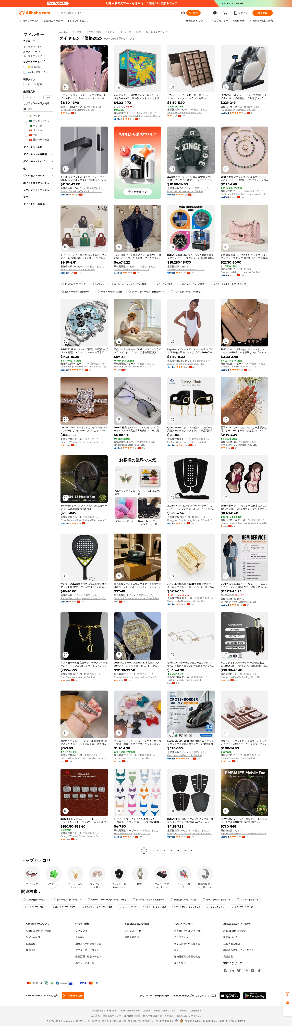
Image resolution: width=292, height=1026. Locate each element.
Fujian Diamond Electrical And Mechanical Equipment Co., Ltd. (84, 520)
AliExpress (97, 1010)
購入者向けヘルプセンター (188, 930)
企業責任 (30, 943)
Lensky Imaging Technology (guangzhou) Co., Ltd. (244, 523)
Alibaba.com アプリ (183, 995)
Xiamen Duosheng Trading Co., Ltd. (185, 364)
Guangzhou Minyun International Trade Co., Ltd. (137, 677)
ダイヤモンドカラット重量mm (150, 899)
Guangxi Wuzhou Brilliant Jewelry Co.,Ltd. (81, 442)
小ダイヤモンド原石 (36, 907)
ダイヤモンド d (217, 907)
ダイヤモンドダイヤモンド (69, 899)
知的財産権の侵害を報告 (187, 956)
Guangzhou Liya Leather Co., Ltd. (77, 269)
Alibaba (63, 32)
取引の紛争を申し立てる (187, 943)
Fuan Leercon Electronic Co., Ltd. (238, 109)
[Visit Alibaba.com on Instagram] (246, 970)
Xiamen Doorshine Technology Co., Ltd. (81, 191)
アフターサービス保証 (87, 950)
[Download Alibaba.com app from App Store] (230, 995)
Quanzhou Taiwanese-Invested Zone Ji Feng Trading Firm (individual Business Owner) (137, 598)
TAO (172, 1010)
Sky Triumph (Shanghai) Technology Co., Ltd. (244, 194)
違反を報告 (180, 963)
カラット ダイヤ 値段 (156, 907)
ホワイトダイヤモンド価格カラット (148, 291)
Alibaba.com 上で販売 (234, 930)
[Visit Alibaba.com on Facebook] (225, 970)
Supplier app (162, 995)
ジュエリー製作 (132, 32)
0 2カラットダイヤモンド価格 (98, 907)
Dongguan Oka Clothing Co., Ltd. (77, 109)
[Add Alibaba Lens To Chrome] (73, 995)
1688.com (111, 1010)
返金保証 (80, 937)
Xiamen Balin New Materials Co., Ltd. (186, 601)
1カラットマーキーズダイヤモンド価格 (108, 899)
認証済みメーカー (134, 930)
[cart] (225, 13)
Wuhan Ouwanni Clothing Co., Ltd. (131, 269)
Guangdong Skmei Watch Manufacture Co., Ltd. (84, 366)
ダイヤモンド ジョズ (243, 907)
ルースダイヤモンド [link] (156, 32)
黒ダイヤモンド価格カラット (78, 291)
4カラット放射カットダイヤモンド (230, 284)
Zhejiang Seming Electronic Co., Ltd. (133, 366)
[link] (287, 993)
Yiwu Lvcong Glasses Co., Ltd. (129, 444)
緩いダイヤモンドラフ (65, 907)
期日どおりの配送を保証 (88, 943)
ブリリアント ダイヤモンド (188, 907)
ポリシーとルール (84, 963)
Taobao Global (160, 1010)
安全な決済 (81, 930)
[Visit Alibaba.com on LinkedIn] (232, 970)
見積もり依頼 (132, 937)
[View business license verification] (176, 1021)
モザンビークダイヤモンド (218, 899)
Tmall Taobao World (129, 1010)
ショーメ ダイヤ (129, 907)
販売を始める (230, 937)
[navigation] (38, 441)
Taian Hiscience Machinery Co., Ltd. (185, 269)
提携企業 (228, 956)
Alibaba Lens (33, 995)
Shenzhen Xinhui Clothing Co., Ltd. (239, 601)
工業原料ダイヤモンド (37, 899)
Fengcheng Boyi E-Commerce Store (133, 758)
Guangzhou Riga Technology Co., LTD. (240, 677)
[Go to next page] (191, 851)
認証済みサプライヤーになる (238, 950)
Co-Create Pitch (34, 937)
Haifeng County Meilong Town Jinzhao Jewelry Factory (84, 758)
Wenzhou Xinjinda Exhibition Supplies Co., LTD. (137, 116)
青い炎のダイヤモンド (75, 284)
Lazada (146, 1010)
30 (184, 850)
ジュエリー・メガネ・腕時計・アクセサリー (95, 32)
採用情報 (30, 950)
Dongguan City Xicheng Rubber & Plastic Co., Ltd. (191, 520)
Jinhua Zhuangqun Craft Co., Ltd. (184, 112)
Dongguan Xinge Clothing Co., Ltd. (185, 191)
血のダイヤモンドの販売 (193, 284)
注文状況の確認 (231, 943)
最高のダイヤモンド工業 (185, 899)
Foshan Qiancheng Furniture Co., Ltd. (186, 442)
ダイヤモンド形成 (164, 284)
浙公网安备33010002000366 (201, 1021)
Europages (195, 1010)
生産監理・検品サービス (88, 956)
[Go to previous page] (137, 851)
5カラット (99, 284)
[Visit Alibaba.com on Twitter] (239, 970)
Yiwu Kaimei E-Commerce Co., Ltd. (239, 444)
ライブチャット (182, 937)
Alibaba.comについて (37, 923)
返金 (176, 950)
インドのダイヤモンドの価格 (187, 291)
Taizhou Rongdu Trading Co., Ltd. (184, 680)
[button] (183, 13)
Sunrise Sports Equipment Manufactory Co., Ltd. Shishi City (84, 598)
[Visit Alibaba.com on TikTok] (259, 970)
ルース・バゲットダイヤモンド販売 (130, 284)
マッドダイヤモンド (249, 899)
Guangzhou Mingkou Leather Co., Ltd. (240, 272)
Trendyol (182, 1010)
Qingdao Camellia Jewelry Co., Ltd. (239, 366)
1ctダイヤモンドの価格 (111, 291)
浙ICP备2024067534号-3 (232, 1021)
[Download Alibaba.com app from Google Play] (254, 995)
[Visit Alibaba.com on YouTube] (252, 970)
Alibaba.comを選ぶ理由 (38, 930)
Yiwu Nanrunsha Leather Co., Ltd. (77, 677)
